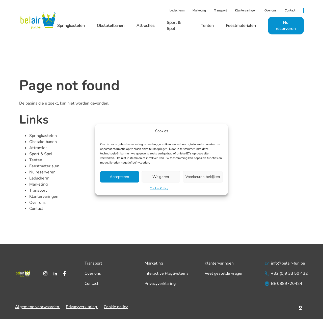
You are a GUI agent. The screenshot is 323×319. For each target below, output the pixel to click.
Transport (220, 10)
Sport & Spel (40, 154)
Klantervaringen (245, 10)
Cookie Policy (159, 188)
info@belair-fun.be (288, 263)
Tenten (207, 25)
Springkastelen (71, 25)
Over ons (270, 10)
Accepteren (119, 176)
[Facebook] (64, 273)
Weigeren (160, 176)
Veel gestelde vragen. (225, 273)
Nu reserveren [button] (286, 25)
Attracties (146, 25)
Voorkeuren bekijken (202, 176)
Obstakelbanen (110, 25)
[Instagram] (45, 273)
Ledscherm (177, 10)
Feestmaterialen (241, 25)
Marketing (199, 10)
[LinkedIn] (55, 273)
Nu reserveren (42, 172)
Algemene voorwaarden (37, 307)
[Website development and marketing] (300, 307)
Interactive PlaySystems (167, 273)
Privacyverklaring (160, 283)
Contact (290, 10)
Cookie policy (116, 307)
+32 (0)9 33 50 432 (289, 273)
